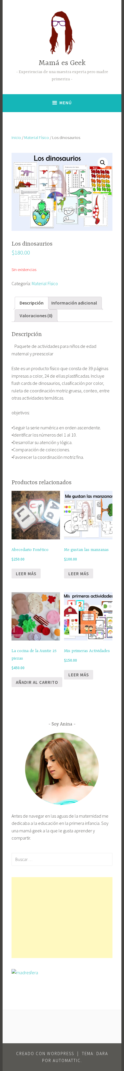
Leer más (26, 573)
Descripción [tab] (32, 303)
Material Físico (36, 137)
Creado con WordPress (45, 1053)
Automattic (67, 1060)
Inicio (16, 137)
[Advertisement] (62, 917)
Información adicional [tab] (74, 303)
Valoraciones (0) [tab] (36, 315)
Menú (65, 102)
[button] (102, 162)
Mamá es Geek (62, 63)
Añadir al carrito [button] (37, 682)
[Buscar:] (62, 859)
